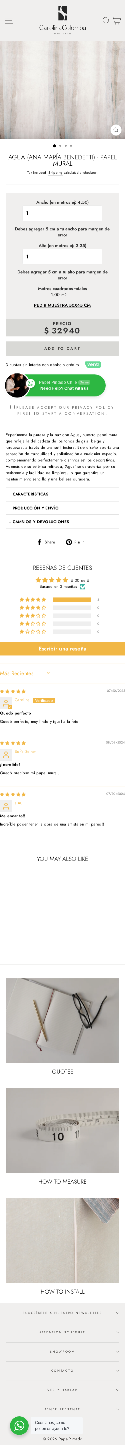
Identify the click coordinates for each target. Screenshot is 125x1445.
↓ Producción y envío (34, 508)
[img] (13, 691)
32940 (66, 330)
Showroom (62, 1351)
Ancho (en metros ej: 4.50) (62, 202)
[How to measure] (62, 1130)
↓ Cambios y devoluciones (39, 521)
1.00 (55, 295)
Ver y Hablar (62, 1390)
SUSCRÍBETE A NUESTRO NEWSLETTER (62, 1313)
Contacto (62, 1370)
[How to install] (62, 1240)
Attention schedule (62, 1332)
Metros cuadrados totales (62, 289)
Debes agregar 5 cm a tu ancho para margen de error (62, 232)
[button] (33, 599)
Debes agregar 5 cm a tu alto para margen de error (62, 275)
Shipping (55, 172)
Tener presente (63, 1409)
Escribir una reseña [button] (63, 648)
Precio (62, 324)
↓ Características (28, 494)
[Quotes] (62, 1021)
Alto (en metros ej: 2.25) (62, 246)
